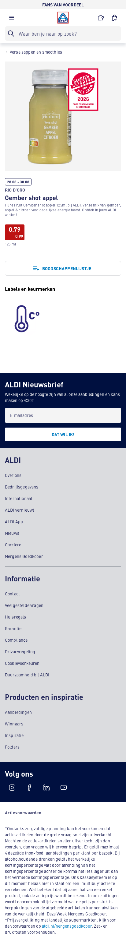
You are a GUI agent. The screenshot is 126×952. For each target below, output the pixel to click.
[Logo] (63, 18)
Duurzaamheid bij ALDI (27, 675)
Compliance (16, 640)
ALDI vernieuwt (19, 510)
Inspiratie (14, 735)
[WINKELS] (101, 17)
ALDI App (14, 521)
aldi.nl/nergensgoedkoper (67, 926)
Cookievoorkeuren (22, 663)
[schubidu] (29, 787)
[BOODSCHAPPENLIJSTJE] (114, 17)
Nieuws (12, 533)
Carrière (13, 544)
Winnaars (14, 724)
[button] (11, 19)
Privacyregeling (20, 651)
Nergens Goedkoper (24, 556)
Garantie (13, 628)
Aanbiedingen (18, 712)
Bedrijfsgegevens (22, 487)
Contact (12, 594)
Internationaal (18, 498)
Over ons (13, 475)
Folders (12, 747)
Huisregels (15, 617)
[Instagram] (12, 787)
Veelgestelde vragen (24, 605)
